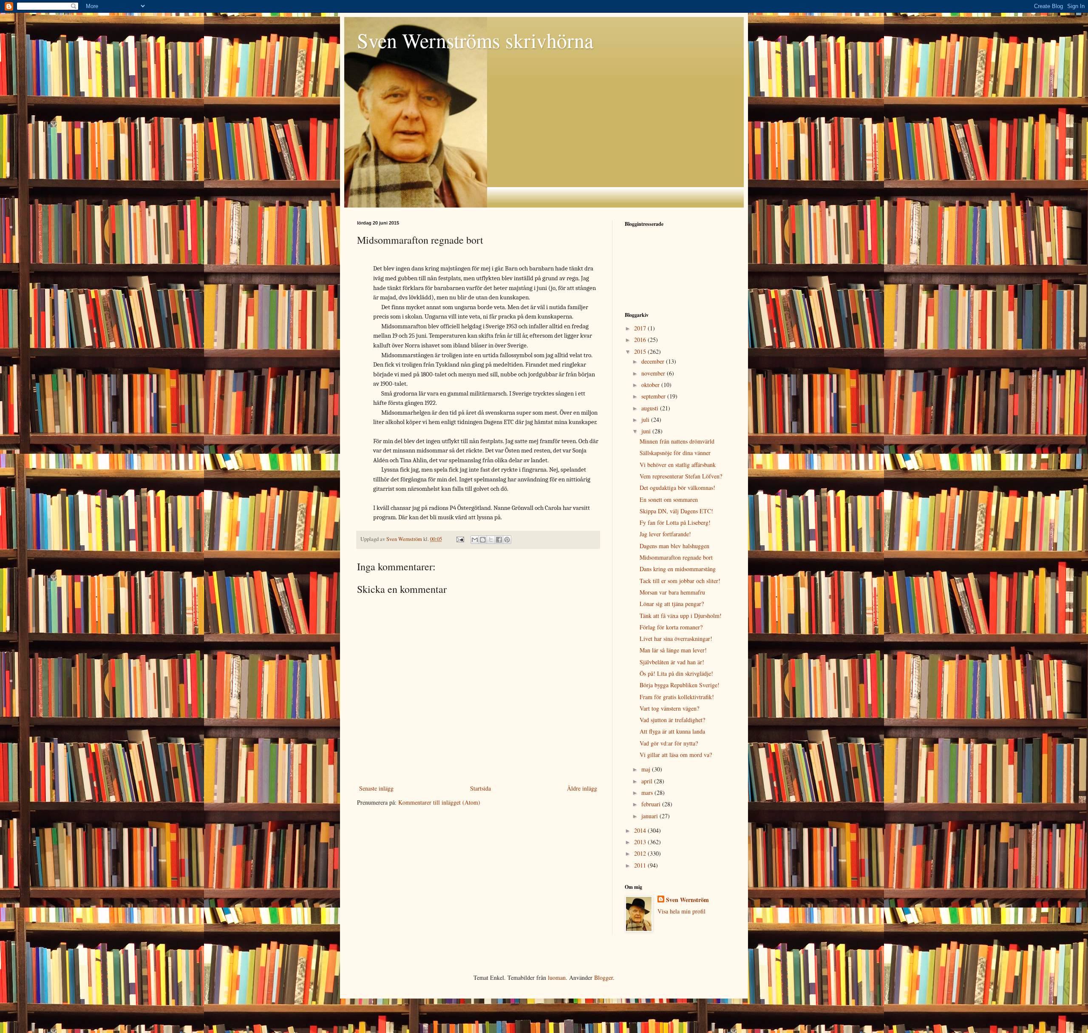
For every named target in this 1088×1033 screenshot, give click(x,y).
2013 (641, 842)
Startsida (480, 788)
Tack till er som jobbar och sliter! (680, 581)
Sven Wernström (687, 900)
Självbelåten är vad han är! (672, 662)
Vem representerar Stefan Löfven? (681, 476)
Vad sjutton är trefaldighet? (672, 720)
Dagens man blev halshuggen (674, 546)
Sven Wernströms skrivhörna (475, 40)
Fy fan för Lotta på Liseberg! (675, 522)
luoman (557, 977)
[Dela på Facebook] (499, 539)
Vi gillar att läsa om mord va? (676, 755)
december (653, 361)
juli (646, 419)
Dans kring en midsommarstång (678, 569)
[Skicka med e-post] (474, 539)
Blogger (603, 977)
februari (651, 804)
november (654, 373)
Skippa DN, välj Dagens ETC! (676, 511)
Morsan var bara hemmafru (672, 592)
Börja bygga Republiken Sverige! (680, 685)
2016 (641, 340)
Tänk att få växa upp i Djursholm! (681, 616)
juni (646, 431)
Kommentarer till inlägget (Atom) (439, 802)
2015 (641, 351)
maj (646, 769)
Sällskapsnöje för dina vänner (675, 453)
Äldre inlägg (582, 788)
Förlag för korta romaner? (671, 627)
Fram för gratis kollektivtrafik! (677, 697)
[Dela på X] (491, 539)
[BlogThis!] (483, 539)
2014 (641, 830)
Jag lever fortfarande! (665, 534)
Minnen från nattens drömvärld (677, 441)
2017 (641, 328)
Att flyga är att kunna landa (672, 731)
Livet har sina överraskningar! (676, 639)
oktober (651, 385)
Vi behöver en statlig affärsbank (678, 465)
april (647, 781)
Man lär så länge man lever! (673, 650)
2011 (641, 865)
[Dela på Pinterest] (507, 539)
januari (650, 816)
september (654, 396)
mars (647, 792)
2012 (641, 853)
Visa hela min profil (681, 911)
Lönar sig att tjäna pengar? (672, 604)
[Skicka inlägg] (459, 539)
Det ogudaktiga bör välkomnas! (677, 488)
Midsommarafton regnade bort (676, 557)
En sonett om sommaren (669, 499)
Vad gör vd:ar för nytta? (669, 743)
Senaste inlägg (376, 788)
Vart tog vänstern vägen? (669, 708)
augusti (650, 408)
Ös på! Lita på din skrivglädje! (676, 673)
